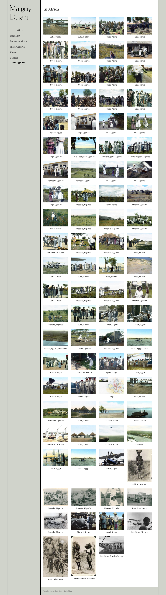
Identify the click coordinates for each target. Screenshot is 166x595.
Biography (15, 35)
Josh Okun (68, 591)
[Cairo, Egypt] (83, 465)
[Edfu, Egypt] (55, 465)
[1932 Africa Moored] (139, 529)
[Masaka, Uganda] (83, 201)
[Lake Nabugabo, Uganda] (83, 153)
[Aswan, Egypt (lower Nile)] (55, 345)
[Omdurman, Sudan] (55, 249)
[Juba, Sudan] (55, 33)
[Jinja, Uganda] (83, 129)
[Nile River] (139, 441)
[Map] (111, 393)
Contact (14, 57)
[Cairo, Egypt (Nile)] (139, 345)
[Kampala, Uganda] (55, 177)
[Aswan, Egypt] (55, 129)
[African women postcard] (83, 575)
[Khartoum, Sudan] (83, 369)
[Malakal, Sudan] (111, 417)
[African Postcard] (55, 576)
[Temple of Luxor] (139, 505)
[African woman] (139, 481)
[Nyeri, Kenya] (111, 33)
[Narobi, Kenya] (83, 529)
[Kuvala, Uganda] (83, 345)
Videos (13, 52)
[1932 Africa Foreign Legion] (111, 553)
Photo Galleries (17, 46)
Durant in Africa (18, 41)
